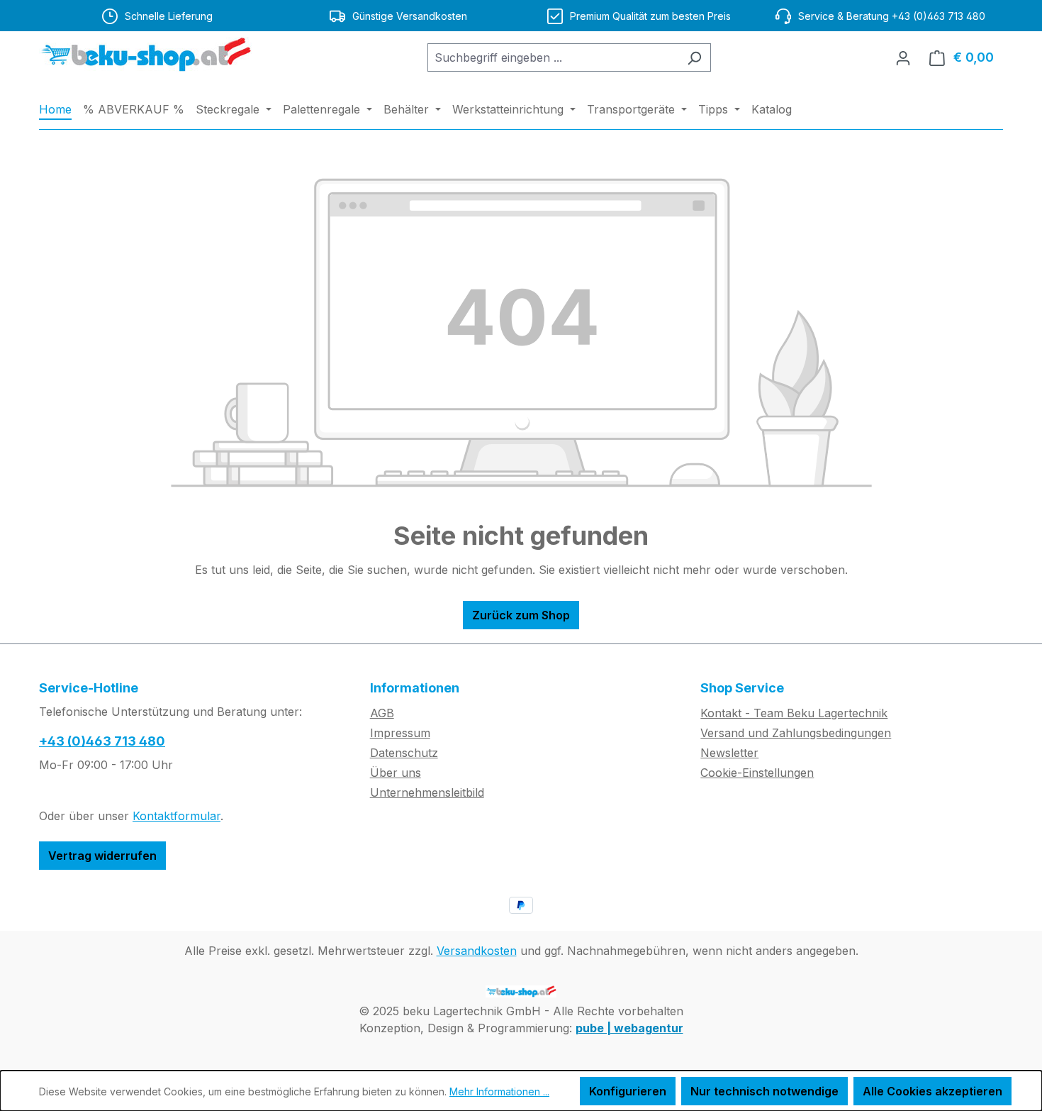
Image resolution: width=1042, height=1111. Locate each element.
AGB (382, 713)
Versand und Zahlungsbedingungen (795, 733)
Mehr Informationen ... (499, 1091)
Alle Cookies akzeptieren (932, 1091)
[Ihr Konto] (903, 57)
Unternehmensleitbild (427, 792)
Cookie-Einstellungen (757, 772)
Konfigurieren (627, 1091)
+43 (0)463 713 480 (102, 741)
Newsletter (729, 753)
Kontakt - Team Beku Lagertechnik (793, 713)
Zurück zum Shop (521, 615)
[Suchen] (694, 57)
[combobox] (552, 57)
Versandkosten (477, 951)
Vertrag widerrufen (102, 856)
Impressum (400, 733)
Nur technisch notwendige (764, 1091)
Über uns (395, 772)
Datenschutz (404, 753)
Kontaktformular (176, 816)
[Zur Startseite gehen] (145, 54)
